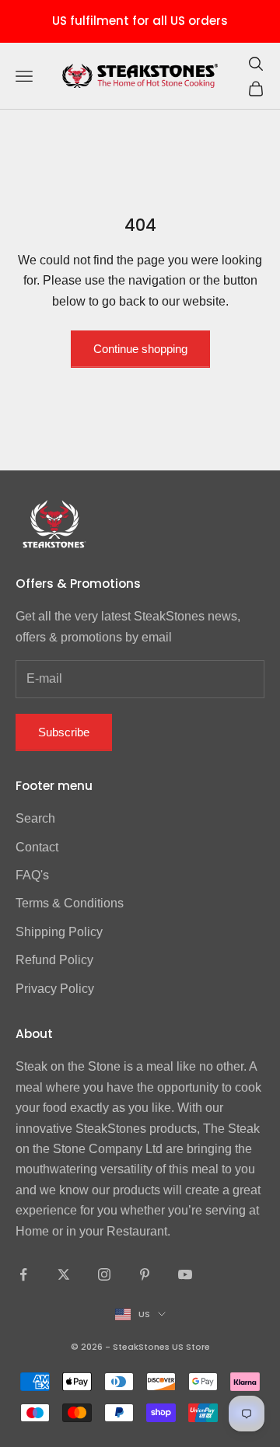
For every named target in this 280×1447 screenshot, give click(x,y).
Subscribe (63, 732)
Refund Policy (54, 959)
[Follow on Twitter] (64, 1274)
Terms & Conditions (70, 903)
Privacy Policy (55, 988)
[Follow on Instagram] (104, 1274)
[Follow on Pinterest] (144, 1274)
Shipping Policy (59, 931)
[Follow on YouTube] (185, 1274)
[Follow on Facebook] (23, 1274)
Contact (37, 847)
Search (35, 818)
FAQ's (32, 875)
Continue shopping (140, 348)
